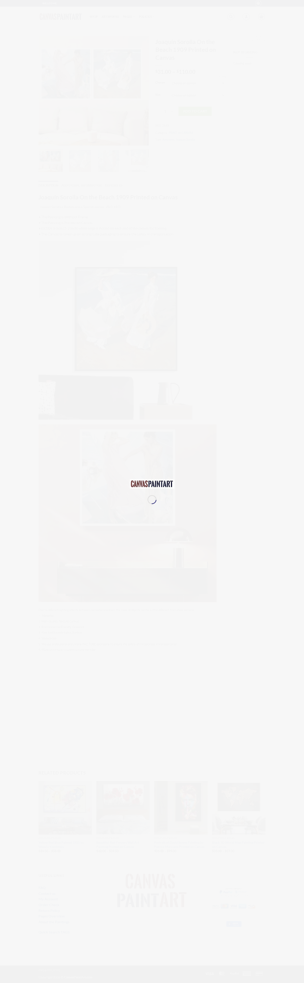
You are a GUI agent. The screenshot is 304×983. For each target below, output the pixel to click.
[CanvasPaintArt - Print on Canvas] (152, 483)
